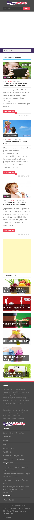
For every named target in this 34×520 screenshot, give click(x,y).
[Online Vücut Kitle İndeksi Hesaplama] (17, 303)
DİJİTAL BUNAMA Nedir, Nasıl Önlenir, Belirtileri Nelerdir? (15, 84)
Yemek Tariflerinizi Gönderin (13, 459)
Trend (14, 77)
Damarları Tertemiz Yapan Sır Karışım (16, 474)
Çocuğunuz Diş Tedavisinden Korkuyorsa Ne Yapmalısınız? (15, 203)
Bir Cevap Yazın (24, 115)
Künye (5, 444)
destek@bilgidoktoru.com (16, 511)
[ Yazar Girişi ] (8, 500)
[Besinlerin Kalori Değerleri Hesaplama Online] (17, 286)
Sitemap (6, 514)
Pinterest (19, 517)
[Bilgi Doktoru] (17, 3)
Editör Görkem (11, 200)
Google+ (16, 517)
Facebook (13, 517)
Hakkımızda (7, 437)
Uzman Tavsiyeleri (11, 135)
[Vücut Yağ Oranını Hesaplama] (17, 320)
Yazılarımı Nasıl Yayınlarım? (13, 456)
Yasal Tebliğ (7, 452)
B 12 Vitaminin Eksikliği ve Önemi (15, 480)
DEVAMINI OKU (9, 111)
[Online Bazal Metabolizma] (17, 371)
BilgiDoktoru (15, 508)
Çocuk (8, 77)
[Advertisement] (17, 29)
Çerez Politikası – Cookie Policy (14, 433)
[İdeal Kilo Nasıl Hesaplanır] (17, 337)
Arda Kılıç (9, 81)
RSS (12, 514)
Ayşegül (9, 139)
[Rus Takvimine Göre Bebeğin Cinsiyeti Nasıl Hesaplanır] (17, 354)
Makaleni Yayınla (9, 448)
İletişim (5, 440)
